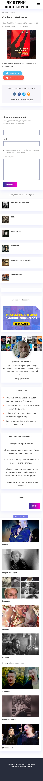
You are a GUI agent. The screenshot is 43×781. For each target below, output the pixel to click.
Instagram (29, 100)
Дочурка (5, 629)
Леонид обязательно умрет (13, 663)
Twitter (24, 94)
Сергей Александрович (20, 203)
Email (5, 139)
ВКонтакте (14, 94)
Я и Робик (6, 691)
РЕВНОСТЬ (6, 544)
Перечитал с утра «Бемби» (21, 260)
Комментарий (8, 157)
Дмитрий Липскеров (16, 4)
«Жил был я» (16, 231)
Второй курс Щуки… (10, 573)
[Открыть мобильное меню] (38, 5)
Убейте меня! (7, 748)
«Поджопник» (16, 275)
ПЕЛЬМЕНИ (15, 246)
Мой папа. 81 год (9, 720)
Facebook (19, 94)
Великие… (6, 601)
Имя (5, 128)
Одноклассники (28, 94)
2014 (13, 217)
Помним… (6, 658)
